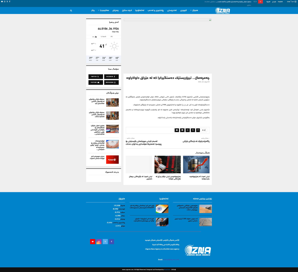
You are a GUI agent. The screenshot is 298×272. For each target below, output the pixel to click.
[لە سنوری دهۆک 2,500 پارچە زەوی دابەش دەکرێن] (205, 222)
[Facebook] (111, 241)
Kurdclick (167, 269)
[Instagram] (99, 241)
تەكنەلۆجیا (139, 10)
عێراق (123, 226)
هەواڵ (195, 10)
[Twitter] (105, 241)
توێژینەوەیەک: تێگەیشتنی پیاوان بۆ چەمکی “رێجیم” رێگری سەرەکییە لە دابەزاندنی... (97, 145)
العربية (268, 1)
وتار (93, 10)
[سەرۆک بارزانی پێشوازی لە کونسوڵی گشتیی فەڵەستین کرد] (112, 102)
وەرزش (115, 10)
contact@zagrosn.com (171, 260)
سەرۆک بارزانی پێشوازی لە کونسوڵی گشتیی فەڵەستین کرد (96, 101)
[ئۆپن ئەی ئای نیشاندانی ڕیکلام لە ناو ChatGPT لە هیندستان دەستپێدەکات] (162, 209)
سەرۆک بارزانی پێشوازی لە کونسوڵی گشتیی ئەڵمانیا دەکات (96, 115)
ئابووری (183, 10)
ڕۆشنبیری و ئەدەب (156, 10)
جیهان (123, 216)
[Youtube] (92, 241)
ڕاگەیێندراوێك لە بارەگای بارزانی (196, 141)
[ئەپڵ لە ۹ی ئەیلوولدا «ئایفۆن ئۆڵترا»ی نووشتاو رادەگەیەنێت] (162, 222)
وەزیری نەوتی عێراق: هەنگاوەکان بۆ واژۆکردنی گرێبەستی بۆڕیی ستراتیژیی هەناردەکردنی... (97, 130)
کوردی (274, 1)
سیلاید (122, 212)
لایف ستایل (127, 10)
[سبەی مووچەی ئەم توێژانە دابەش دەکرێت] (112, 159)
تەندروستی (172, 10)
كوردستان (121, 209)
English (280, 1)
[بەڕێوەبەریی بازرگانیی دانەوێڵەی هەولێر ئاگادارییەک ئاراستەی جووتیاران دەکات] (205, 209)
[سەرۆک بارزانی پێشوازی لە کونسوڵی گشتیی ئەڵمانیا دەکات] (112, 115)
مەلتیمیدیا (104, 10)
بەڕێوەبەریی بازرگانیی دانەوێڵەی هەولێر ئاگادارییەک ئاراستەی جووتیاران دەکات (187, 208)
